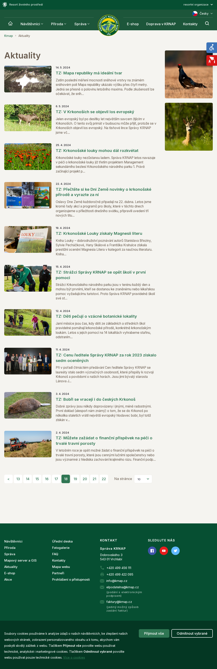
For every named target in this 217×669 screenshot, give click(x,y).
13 (18, 479)
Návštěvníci (30, 24)
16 (47, 479)
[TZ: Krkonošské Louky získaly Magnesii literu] (27, 241)
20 (85, 479)
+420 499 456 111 (118, 568)
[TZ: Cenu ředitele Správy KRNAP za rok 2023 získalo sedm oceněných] (27, 365)
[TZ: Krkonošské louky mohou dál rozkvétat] (27, 158)
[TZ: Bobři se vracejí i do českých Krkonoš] (27, 407)
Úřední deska (62, 541)
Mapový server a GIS (20, 560)
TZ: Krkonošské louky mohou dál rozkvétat (97, 150)
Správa (80, 24)
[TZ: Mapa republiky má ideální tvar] (27, 81)
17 (56, 479)
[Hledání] (207, 24)
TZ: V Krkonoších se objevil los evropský (95, 111)
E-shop (133, 24)
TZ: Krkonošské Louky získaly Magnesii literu (99, 233)
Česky (204, 13)
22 (104, 479)
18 (66, 479)
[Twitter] (175, 551)
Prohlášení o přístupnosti (71, 579)
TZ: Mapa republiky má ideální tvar (89, 73)
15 (37, 479)
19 (75, 479)
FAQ (55, 554)
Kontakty (190, 24)
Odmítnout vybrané (192, 633)
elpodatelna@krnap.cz (122, 587)
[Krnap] (10, 24)
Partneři (58, 573)
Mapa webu (61, 567)
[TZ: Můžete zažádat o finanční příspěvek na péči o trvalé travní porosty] (27, 446)
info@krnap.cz (116, 581)
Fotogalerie (61, 548)
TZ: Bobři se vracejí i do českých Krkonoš (95, 399)
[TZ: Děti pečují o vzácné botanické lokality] (27, 324)
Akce (8, 579)
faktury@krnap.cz (119, 602)
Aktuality (11, 567)
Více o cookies (74, 657)
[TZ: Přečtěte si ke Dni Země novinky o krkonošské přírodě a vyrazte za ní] (27, 200)
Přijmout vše (154, 633)
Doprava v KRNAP (161, 24)
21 (94, 479)
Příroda (57, 24)
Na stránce (123, 479)
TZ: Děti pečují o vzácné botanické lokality (96, 316)
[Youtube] (164, 551)
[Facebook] (152, 551)
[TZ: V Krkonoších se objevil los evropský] (27, 119)
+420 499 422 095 (119, 574)
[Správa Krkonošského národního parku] (108, 25)
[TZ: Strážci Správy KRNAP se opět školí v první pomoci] (27, 282)
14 (27, 479)
